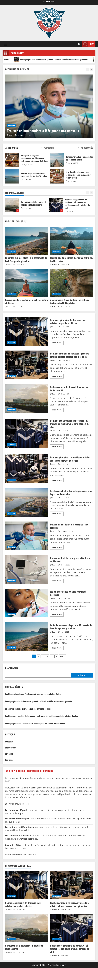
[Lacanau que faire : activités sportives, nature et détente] (26, 283)
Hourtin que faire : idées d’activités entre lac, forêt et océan (71, 259)
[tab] (11, 148)
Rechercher (11, 667)
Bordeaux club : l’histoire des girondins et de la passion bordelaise (26, 502)
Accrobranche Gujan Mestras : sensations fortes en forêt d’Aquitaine (69, 301)
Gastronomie (10, 747)
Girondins (11, 342)
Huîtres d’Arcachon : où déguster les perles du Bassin (57, 160)
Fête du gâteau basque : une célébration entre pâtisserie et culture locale (57, 176)
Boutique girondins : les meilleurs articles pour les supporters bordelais (56, 205)
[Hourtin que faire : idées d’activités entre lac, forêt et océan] (71, 241)
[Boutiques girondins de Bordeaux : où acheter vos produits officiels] (26, 885)
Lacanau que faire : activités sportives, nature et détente (26, 301)
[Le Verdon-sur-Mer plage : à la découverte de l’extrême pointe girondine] (26, 241)
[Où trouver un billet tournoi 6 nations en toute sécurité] (26, 928)
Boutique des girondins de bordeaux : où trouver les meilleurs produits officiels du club (12, 205)
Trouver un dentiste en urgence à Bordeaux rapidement (47, 130)
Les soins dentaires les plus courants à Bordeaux (26, 603)
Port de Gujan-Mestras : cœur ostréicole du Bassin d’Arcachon (12, 176)
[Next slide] (91, 69)
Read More (58, 343)
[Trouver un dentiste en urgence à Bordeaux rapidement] (49, 106)
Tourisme (11, 252)
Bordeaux (11, 125)
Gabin (11, 135)
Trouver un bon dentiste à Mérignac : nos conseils (26, 536)
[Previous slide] (87, 69)
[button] (5, 44)
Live (92, 44)
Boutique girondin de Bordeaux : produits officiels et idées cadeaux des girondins (26, 365)
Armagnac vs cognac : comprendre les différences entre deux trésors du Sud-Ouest (12, 160)
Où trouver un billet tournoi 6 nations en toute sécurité (26, 398)
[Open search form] (79, 44)
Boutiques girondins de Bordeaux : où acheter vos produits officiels (26, 331)
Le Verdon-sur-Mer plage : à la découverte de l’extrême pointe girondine (26, 259)
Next (62, 656)
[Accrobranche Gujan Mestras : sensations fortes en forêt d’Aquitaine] (71, 283)
